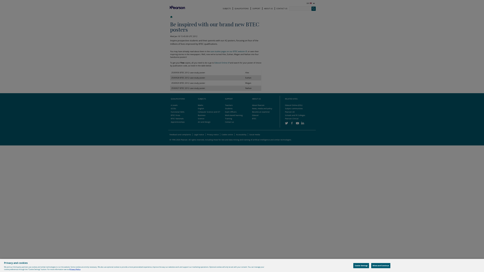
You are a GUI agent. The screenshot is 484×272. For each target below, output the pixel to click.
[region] (242, 265)
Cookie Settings (361, 265)
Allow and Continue (381, 265)
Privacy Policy (75, 269)
